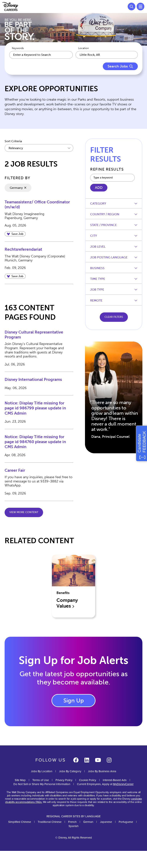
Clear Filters (114, 317)
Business (97, 268)
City (93, 235)
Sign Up (73, 700)
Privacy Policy (64, 780)
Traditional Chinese (49, 822)
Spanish (73, 826)
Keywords (18, 48)
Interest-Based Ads (115, 780)
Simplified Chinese (19, 822)
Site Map (20, 780)
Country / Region (104, 214)
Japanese (106, 822)
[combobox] (107, 55)
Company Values (67, 603)
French (72, 822)
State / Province (103, 225)
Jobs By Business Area (102, 771)
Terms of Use (40, 780)
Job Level (97, 246)
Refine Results (107, 169)
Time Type (97, 279)
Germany (16, 188)
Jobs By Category (70, 771)
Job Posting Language (108, 257)
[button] (15, 233)
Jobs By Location (41, 771)
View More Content (23, 512)
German (88, 822)
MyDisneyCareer (123, 784)
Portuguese (126, 822)
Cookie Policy (87, 780)
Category (98, 203)
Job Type (97, 289)
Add (99, 188)
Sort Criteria (13, 141)
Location (83, 48)
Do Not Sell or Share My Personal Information (41, 784)
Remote (96, 300)
